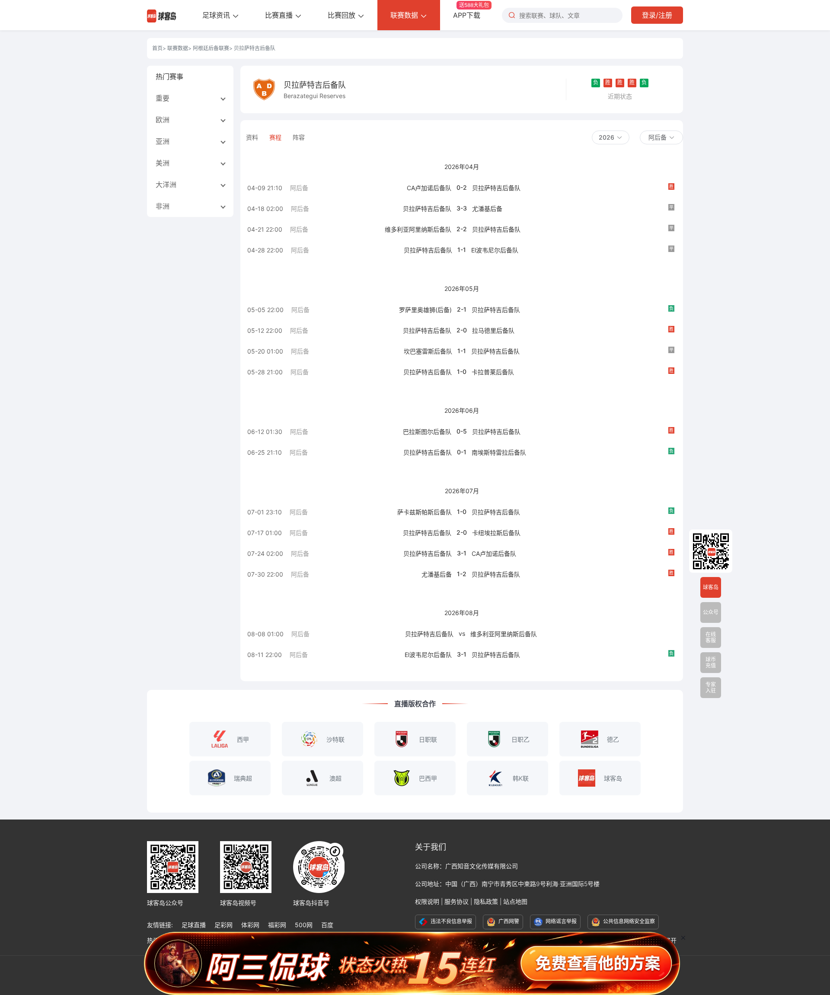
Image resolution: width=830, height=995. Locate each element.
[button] (610, 137)
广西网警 (508, 921)
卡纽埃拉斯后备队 (496, 532)
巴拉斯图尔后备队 (427, 431)
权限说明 (427, 901)
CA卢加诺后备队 (429, 187)
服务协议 (456, 901)
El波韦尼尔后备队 (494, 250)
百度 (327, 924)
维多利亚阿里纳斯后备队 (418, 229)
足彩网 (223, 924)
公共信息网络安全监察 (628, 921)
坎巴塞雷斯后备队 (428, 351)
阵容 (299, 137)
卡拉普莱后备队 (493, 372)
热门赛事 (169, 76)
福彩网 (277, 924)
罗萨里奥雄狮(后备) (425, 309)
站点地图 (515, 901)
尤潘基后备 (487, 208)
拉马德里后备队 (493, 330)
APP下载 (471, 10)
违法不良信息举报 (450, 921)
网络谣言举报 (560, 921)
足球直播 (194, 924)
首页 (157, 48)
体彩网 (250, 924)
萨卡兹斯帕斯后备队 (424, 512)
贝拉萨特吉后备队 (496, 187)
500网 (304, 924)
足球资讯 (217, 15)
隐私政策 (486, 901)
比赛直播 (280, 15)
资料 (252, 137)
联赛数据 (405, 15)
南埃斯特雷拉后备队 (499, 452)
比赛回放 (343, 15)
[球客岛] (161, 15)
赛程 (275, 137)
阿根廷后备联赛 (211, 48)
